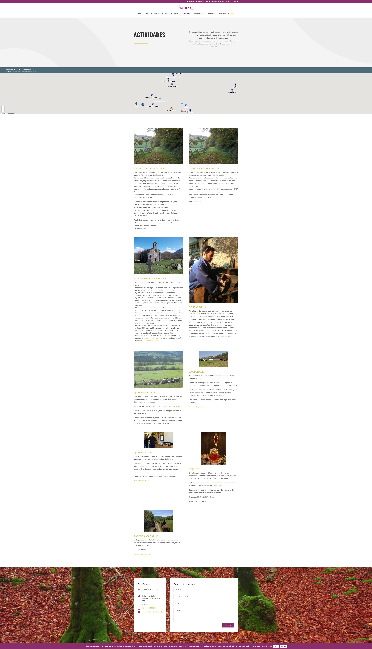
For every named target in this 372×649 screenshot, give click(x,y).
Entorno (174, 14)
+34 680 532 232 (203, 1)
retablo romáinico (151, 338)
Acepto (275, 646)
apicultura (218, 486)
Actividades (186, 14)
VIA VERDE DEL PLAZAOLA (150, 168)
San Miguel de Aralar (151, 341)
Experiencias (200, 14)
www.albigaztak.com (142, 480)
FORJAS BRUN (195, 314)
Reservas (212, 14)
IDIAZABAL (175, 406)
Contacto (224, 14)
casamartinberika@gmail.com (154, 612)
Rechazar (283, 646)
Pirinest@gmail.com (142, 554)
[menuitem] (233, 15)
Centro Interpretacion (197, 407)
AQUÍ (271, 646)
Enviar (228, 625)
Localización (160, 14)
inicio (139, 14)
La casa (148, 14)
